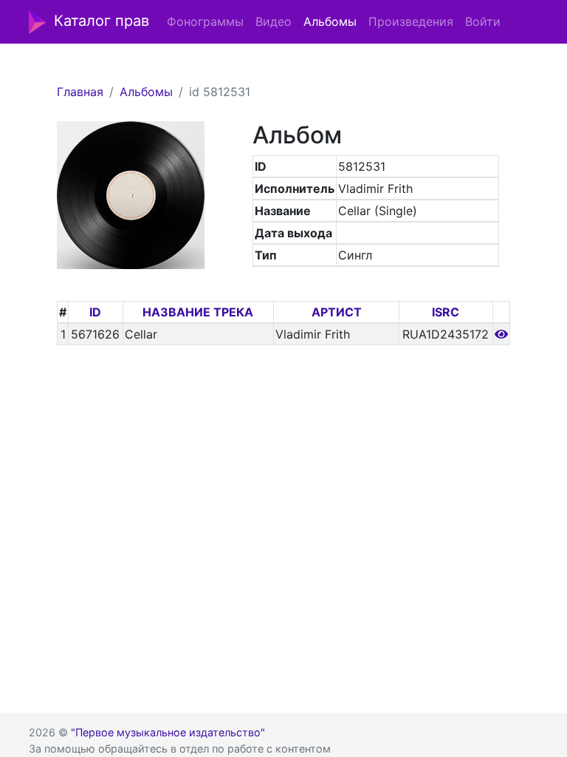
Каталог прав (101, 21)
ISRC (445, 312)
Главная (80, 91)
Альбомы (330, 21)
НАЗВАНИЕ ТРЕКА (197, 312)
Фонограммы (205, 21)
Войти (483, 21)
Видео (273, 21)
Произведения (410, 21)
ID (95, 312)
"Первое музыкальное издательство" (168, 732)
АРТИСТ (337, 312)
